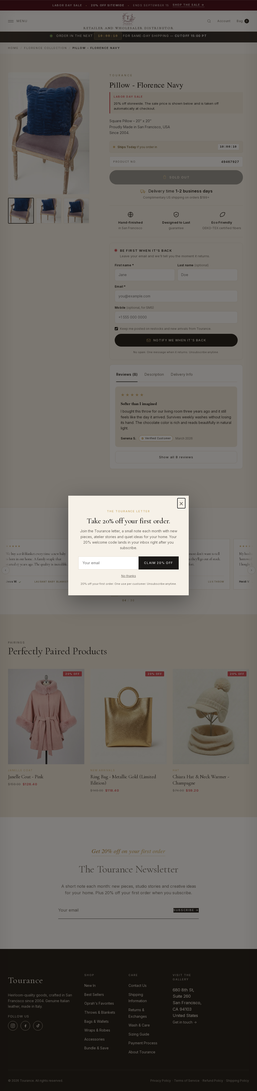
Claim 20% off (158, 563)
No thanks (128, 576)
